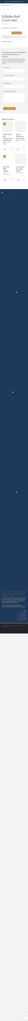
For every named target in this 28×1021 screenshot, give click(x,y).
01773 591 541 (8, 1)
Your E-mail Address (8, 75)
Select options (18, 237)
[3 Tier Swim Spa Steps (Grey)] (20, 290)
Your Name (6, 67)
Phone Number (7, 83)
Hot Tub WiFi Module (6, 344)
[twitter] (21, 806)
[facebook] (19, 806)
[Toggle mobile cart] (23, 5)
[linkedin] (25, 806)
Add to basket (16, 33)
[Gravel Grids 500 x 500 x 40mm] (20, 170)
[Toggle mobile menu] (25, 5)
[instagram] (23, 806)
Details (11, 236)
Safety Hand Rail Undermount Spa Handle (7, 225)
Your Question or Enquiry (9, 91)
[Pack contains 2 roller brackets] (14, 12)
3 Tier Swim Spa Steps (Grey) (20, 344)
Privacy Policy (7, 802)
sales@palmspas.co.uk (17, 1)
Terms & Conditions (21, 801)
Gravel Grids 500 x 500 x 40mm (20, 224)
